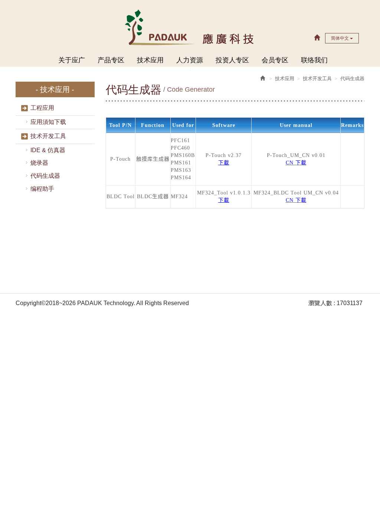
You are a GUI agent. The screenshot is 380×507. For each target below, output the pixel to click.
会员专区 (275, 60)
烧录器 (39, 163)
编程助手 (42, 189)
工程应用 (42, 108)
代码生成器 (45, 176)
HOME (190, 27)
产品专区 (111, 60)
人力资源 (189, 60)
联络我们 (314, 60)
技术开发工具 (48, 136)
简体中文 (340, 38)
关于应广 (71, 60)
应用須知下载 (48, 122)
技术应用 (150, 60)
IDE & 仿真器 (47, 150)
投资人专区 (232, 60)
